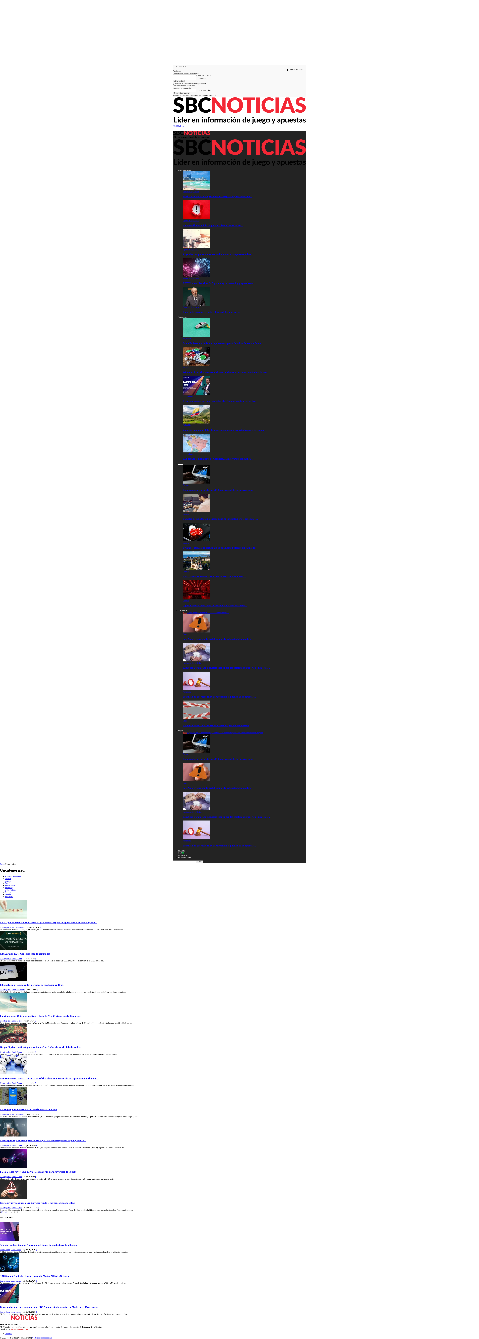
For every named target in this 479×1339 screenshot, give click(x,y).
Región (180, 730)
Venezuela (9, 897)
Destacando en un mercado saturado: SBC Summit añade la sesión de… (219, 401)
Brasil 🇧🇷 (181, 853)
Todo (185, 613)
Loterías (204, 613)
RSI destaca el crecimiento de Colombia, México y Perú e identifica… (218, 458)
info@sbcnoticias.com (19, 1329)
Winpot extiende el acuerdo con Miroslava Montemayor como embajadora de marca (226, 372)
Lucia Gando (17, 958)
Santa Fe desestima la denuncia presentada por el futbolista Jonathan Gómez (222, 343)
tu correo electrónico (204, 90)
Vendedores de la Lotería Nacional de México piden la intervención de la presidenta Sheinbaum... (49, 1078)
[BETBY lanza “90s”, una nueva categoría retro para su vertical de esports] (13, 1167)
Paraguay (8, 892)
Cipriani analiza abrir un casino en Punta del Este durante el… (215, 605)
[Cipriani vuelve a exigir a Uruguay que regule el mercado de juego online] (13, 1198)
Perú (254, 733)
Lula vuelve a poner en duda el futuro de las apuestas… (211, 312)
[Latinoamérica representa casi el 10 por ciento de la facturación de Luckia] (196, 483)
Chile (185, 721)
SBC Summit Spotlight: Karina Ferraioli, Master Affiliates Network (34, 1276)
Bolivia (8, 879)
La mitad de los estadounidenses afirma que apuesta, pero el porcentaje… (220, 518)
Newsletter (181, 851)
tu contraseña (201, 78)
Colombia (187, 425)
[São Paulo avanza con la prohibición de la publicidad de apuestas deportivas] (196, 632)
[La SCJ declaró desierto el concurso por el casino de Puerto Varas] (196, 569)
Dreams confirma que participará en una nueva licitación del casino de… (220, 547)
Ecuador (8, 883)
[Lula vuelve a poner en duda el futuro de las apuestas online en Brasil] (196, 305)
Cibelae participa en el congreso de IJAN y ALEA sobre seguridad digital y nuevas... (43, 1140)
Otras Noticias (182, 610)
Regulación (224, 613)
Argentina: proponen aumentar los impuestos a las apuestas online (217, 254)
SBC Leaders (182, 855)
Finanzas (197, 613)
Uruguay (259, 733)
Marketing (9, 888)
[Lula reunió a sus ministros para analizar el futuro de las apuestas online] (196, 218)
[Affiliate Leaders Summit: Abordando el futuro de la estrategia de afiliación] (9, 1240)
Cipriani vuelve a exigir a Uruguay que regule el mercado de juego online (37, 1203)
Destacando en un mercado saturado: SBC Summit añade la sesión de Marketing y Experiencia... (49, 1307)
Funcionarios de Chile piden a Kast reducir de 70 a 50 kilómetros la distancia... (40, 1016)
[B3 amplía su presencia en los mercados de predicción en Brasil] (13, 980)
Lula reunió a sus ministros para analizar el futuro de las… (213, 225)
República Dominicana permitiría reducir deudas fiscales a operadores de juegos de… (226, 667)
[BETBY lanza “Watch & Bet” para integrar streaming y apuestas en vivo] (196, 276)
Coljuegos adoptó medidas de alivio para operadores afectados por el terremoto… (224, 430)
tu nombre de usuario (204, 76)
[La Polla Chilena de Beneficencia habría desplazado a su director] (196, 719)
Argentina (187, 338)
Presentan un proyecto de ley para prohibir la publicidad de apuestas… (219, 696)
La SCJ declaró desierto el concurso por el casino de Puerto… (214, 576)
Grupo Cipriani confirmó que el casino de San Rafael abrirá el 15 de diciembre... (41, 1047)
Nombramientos (213, 613)
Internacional (188, 396)
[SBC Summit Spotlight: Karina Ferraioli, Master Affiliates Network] (9, 1271)
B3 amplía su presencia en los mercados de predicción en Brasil (32, 985)
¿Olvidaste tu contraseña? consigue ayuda (189, 83)
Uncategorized (5, 927)
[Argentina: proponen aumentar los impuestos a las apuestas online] (196, 247)
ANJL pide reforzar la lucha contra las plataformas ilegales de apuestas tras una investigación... (48, 922)
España (233, 733)
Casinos (180, 464)
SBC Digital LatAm (184, 857)
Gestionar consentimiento (42, 1338)
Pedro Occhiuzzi (18, 927)
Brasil (185, 634)
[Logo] (191, 137)
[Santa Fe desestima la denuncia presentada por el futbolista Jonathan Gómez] (196, 336)
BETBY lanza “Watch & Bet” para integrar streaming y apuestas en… (219, 283)
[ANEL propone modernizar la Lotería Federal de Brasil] (13, 1105)
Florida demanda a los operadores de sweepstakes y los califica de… (217, 196)
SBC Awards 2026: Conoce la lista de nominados (25, 953)
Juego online (182, 317)
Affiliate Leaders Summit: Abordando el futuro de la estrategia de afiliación (38, 1245)
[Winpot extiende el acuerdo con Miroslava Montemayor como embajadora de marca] (196, 365)
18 (5, 1212)
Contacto (182, 66)
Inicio (2, 864)
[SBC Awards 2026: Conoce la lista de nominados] (13, 949)
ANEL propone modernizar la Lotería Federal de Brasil (28, 1109)
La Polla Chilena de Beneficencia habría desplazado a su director (216, 725)
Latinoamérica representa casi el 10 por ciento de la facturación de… (218, 490)
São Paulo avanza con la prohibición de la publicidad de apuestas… (217, 639)
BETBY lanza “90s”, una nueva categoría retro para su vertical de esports (38, 1171)
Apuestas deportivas (184, 170)
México (249, 733)
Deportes (190, 613)
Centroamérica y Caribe (192, 663)
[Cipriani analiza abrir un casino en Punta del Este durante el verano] (196, 598)
